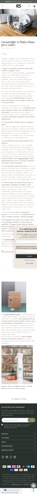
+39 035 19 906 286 (29, 484)
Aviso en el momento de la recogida (10, 492)
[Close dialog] (33, 227)
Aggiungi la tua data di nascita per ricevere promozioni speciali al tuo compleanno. (18, 247)
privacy (19, 424)
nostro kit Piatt (23, 158)
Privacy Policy (19, 263)
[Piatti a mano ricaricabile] (18, 364)
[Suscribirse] (32, 420)
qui (27, 179)
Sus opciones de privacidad (13, 490)
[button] (2, 6)
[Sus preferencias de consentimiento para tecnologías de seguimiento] (33, 490)
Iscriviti (19, 256)
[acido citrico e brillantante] (18, 297)
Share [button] (5, 54)
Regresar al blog (20, 399)
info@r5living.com (16, 484)
